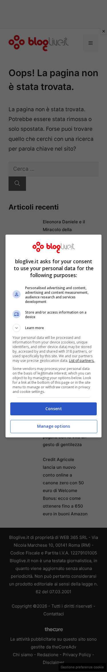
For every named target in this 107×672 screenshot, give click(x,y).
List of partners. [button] (81, 360)
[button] (54, 328)
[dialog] (53, 336)
